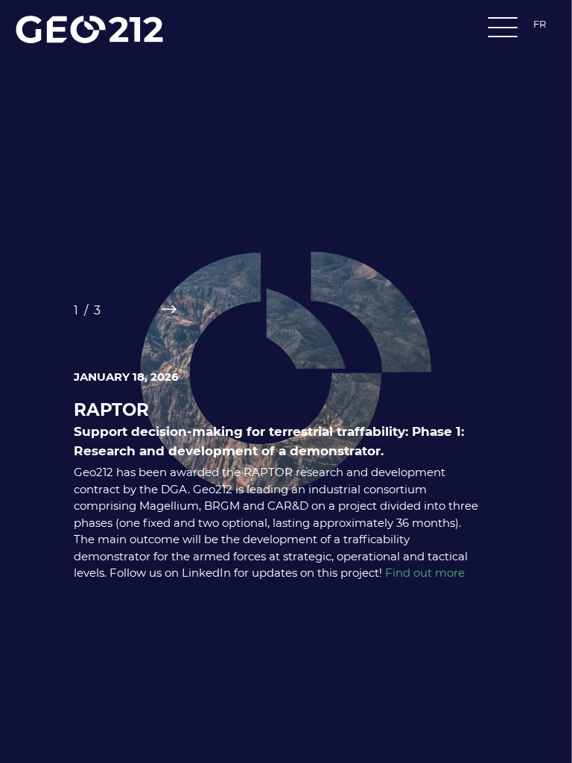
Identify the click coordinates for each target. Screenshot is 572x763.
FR (539, 24)
